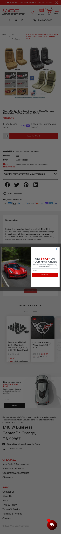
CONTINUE (44, 275)
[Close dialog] (57, 249)
